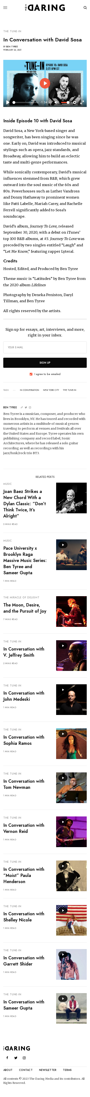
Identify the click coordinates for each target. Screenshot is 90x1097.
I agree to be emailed (48, 374)
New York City (51, 390)
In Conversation (29, 390)
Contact (26, 1070)
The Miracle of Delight (21, 597)
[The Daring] (45, 7)
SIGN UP (45, 363)
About (7, 1070)
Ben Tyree (12, 46)
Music (7, 484)
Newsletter (47, 1070)
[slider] (25, 102)
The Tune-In (12, 31)
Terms (67, 1070)
